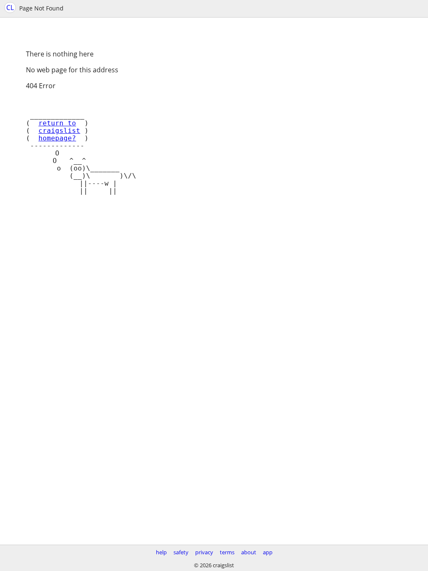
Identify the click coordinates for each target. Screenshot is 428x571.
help (161, 552)
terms (227, 552)
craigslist (59, 131)
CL (10, 7)
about (248, 552)
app (268, 552)
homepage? (57, 138)
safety (181, 552)
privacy (204, 552)
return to (57, 123)
